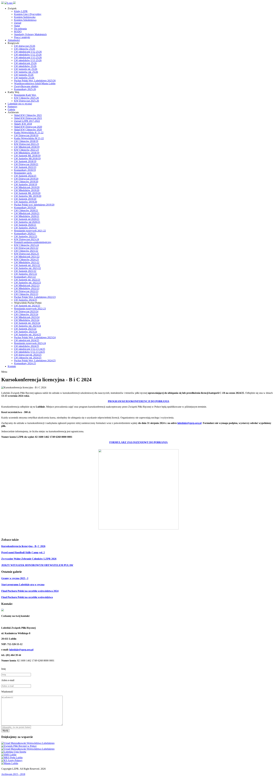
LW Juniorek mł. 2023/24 (27, 323)
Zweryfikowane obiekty (26, 86)
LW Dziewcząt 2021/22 (26, 248)
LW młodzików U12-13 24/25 (29, 351)
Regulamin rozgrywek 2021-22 (30, 230)
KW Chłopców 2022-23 (26, 149)
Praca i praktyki (22, 37)
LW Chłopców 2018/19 (26, 141)
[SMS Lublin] (8, 754)
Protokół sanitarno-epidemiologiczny (32, 242)
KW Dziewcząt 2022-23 (26, 144)
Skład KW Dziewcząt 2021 (28, 118)
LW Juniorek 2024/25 (25, 175)
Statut (17, 25)
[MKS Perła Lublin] (12, 757)
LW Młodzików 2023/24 (26, 320)
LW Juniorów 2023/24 (25, 331)
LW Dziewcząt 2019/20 (26, 178)
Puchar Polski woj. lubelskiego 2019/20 (34, 204)
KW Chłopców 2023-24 (26, 245)
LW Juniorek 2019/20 (25, 199)
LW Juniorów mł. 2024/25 (27, 334)
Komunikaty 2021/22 (25, 276)
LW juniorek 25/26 (23, 74)
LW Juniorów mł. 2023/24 (27, 326)
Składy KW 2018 (23, 123)
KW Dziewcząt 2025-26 (26, 100)
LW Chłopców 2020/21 (26, 210)
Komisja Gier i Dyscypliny (27, 14)
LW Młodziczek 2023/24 (26, 317)
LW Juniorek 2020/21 (25, 225)
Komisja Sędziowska (24, 17)
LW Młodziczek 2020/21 (26, 213)
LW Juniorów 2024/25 (25, 300)
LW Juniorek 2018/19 (25, 161)
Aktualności (14, 40)
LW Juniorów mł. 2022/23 (27, 282)
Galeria (11, 109)
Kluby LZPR (21, 11)
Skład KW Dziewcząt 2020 (28, 126)
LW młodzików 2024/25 (26, 346)
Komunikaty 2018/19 (25, 170)
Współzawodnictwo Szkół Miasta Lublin (34, 83)
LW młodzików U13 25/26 (28, 60)
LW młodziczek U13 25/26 (28, 57)
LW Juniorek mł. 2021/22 (27, 265)
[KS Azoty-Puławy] (11, 760)
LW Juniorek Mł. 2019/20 (27, 193)
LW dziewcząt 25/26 (24, 46)
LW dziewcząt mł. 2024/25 (28, 354)
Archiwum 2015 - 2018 (13, 774)
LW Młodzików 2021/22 (26, 262)
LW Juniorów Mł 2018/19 (27, 158)
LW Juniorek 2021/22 (25, 271)
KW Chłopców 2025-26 (26, 98)
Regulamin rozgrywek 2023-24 (30, 343)
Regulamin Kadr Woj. (25, 95)
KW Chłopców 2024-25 (26, 259)
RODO (18, 31)
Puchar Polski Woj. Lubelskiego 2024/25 (35, 360)
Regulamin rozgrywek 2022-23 (30, 308)
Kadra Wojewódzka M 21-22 (29, 138)
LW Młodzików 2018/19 (26, 152)
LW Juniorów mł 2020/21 (27, 222)
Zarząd (17, 22)
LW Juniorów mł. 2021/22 (27, 268)
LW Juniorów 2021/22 (25, 274)
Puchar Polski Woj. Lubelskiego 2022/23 (35, 297)
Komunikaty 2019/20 (25, 207)
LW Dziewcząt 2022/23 (26, 291)
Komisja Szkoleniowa (25, 20)
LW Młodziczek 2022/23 (26, 285)
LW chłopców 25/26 (24, 48)
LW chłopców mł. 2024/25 (27, 357)
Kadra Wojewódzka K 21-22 (28, 132)
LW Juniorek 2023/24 (25, 328)
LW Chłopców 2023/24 (26, 314)
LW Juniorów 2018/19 (25, 184)
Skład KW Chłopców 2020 (28, 129)
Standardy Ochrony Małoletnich (30, 34)
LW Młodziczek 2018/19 (26, 147)
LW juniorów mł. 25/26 (26, 72)
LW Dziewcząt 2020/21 (26, 164)
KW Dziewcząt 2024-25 (26, 253)
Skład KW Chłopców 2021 (28, 115)
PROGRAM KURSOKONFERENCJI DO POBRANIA (138, 401)
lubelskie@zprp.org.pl (189, 423)
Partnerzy (12, 106)
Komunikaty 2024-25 (25, 363)
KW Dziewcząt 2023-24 (26, 239)
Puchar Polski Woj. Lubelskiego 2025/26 (35, 80)
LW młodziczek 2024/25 (26, 340)
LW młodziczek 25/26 (25, 63)
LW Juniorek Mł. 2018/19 (27, 155)
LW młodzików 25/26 (25, 66)
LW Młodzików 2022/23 (26, 288)
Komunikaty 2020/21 (25, 233)
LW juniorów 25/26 (24, 77)
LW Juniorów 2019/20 (25, 201)
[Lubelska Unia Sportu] (13, 751)
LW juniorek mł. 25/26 (25, 69)
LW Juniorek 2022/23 (25, 167)
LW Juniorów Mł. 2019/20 (27, 196)
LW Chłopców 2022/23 (26, 294)
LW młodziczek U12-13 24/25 (29, 349)
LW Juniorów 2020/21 (25, 227)
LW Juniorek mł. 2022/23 (27, 279)
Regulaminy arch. (23, 173)
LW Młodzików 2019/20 (26, 190)
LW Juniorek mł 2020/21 (26, 219)
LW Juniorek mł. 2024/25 (27, 305)
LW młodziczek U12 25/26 (28, 51)
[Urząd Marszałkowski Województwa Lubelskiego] (28, 743)
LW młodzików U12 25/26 (28, 54)
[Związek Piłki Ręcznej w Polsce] (19, 746)
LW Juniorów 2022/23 (25, 236)
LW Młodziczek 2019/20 (26, 187)
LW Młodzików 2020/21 (26, 216)
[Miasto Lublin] (9, 763)
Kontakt (12, 366)
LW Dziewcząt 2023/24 (26, 311)
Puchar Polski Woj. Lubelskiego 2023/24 (35, 337)
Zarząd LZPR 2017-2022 (27, 121)
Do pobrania (20, 28)
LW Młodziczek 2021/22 (26, 256)
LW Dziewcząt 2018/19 (26, 135)
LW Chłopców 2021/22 (26, 250)
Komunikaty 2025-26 (25, 89)
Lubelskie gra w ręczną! (20, 103)
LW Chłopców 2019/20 (26, 181)
